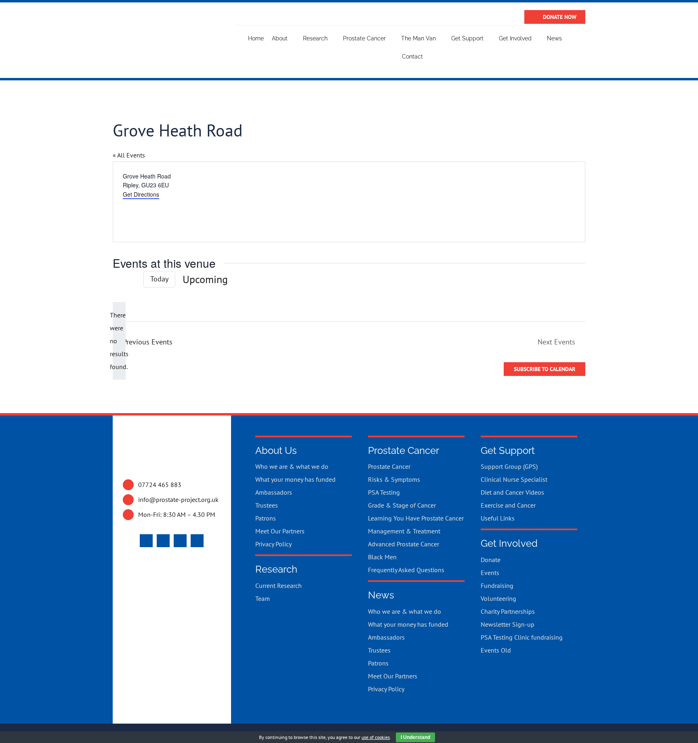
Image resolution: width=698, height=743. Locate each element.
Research (276, 569)
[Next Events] (131, 279)
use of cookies (376, 737)
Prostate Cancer (403, 450)
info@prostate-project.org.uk (178, 499)
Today (159, 278)
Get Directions (141, 194)
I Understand (415, 737)
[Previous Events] (117, 279)
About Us (276, 450)
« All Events (129, 155)
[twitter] (146, 540)
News (381, 595)
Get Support (508, 450)
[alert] (119, 341)
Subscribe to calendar (544, 369)
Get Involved (509, 543)
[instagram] (180, 540)
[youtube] (163, 540)
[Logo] (158, 27)
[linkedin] (197, 540)
